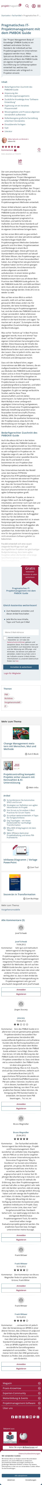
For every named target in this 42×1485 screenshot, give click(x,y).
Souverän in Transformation (19, 894)
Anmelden (21, 989)
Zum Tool (34, 867)
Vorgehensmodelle (10, 909)
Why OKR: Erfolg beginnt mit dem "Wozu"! (21, 829)
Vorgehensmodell (12, 702)
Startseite (5, 15)
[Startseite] (11, 6)
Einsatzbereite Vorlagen (15, 124)
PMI (6, 694)
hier (17, 661)
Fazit (7, 128)
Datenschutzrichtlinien (16, 642)
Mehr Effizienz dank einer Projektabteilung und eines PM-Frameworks (20, 835)
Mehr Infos (33, 787)
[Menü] (39, 6)
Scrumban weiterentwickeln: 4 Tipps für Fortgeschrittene (22, 816)
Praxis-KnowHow (12, 1388)
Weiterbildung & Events (15, 1398)
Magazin (7, 1383)
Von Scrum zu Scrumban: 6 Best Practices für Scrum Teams (21, 811)
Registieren (21, 994)
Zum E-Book (33, 754)
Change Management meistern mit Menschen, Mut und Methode (20, 746)
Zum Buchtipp (32, 898)
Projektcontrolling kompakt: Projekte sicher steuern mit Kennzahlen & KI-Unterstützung (19, 778)
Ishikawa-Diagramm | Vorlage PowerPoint (20, 861)
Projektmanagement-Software (19, 1403)
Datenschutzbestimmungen (29, 1453)
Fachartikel (16, 15)
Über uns (8, 1408)
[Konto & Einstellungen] (33, 6)
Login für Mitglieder (12, 673)
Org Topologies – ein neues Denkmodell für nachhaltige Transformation (19, 822)
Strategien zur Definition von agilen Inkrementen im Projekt (22, 806)
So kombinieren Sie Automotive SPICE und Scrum (20, 801)
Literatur (8, 131)
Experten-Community (14, 1393)
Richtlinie (9, 698)
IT (5, 706)
